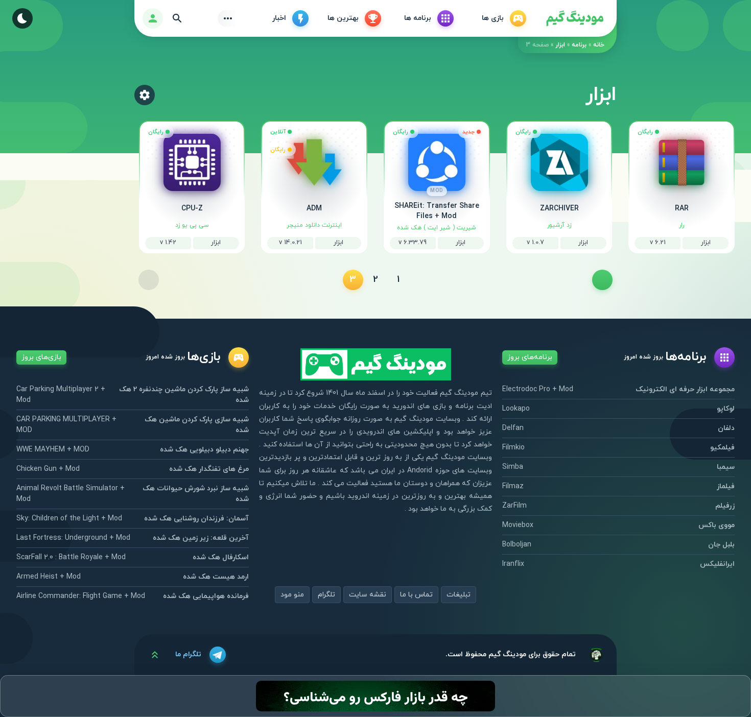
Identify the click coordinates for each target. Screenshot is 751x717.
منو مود (292, 595)
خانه (598, 45)
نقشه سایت (367, 595)
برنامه (579, 45)
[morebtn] (228, 18)
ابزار (560, 45)
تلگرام (326, 595)
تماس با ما (416, 595)
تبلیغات (459, 595)
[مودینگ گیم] (575, 19)
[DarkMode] (22, 18)
